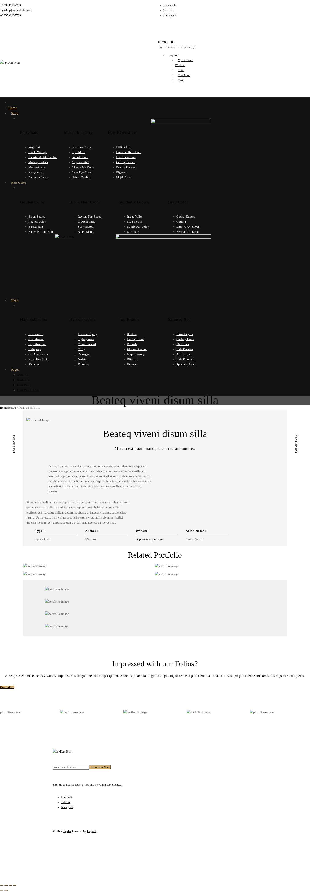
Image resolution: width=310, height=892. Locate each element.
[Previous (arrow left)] (1, 890)
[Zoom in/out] (1, 885)
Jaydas (67, 831)
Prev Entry (13, 444)
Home (3, 407)
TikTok (168, 10)
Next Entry (296, 444)
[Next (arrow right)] (6, 890)
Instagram (169, 15)
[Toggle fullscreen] (6, 885)
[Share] (10, 885)
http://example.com (149, 539)
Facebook (169, 5)
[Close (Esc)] (14, 885)
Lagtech (91, 831)
